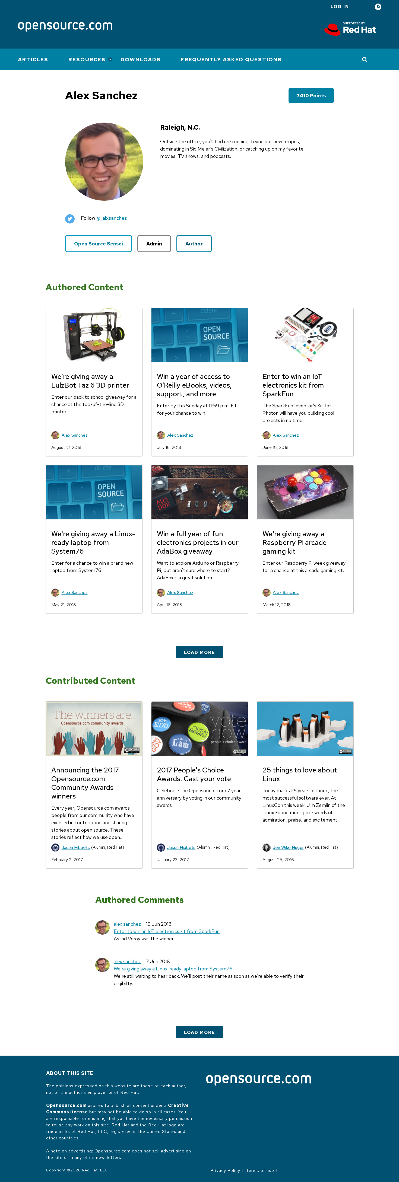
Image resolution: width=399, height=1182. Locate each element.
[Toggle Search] (365, 59)
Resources (87, 59)
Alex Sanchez (75, 435)
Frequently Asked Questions (231, 59)
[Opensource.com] (65, 27)
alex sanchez (127, 924)
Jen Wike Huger (288, 847)
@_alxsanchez (111, 218)
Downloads (141, 59)
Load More (199, 652)
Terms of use (260, 1170)
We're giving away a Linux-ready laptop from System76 (173, 969)
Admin (154, 244)
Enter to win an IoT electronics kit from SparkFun (167, 931)
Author (194, 244)
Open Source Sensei (98, 244)
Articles (33, 59)
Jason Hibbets (76, 847)
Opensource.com (66, 1105)
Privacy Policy (225, 1170)
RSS (378, 7)
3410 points (311, 95)
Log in (340, 6)
